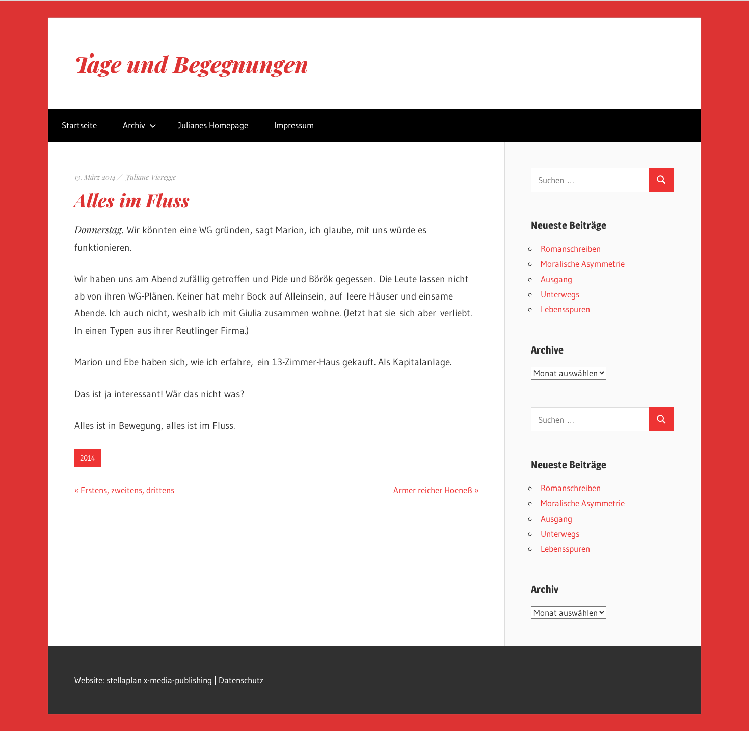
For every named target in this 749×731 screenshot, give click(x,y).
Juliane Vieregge (150, 177)
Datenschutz (241, 679)
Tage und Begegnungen (191, 63)
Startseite (79, 125)
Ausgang (556, 279)
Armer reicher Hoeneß (432, 489)
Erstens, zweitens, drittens (127, 489)
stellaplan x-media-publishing (159, 679)
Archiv (134, 125)
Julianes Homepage (213, 125)
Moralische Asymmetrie (583, 263)
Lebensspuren (565, 309)
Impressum (294, 125)
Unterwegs (560, 294)
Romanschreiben (571, 248)
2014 (87, 458)
